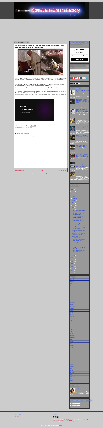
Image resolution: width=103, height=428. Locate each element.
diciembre (74, 193)
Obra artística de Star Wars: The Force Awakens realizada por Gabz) (82, 127)
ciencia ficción (73, 293)
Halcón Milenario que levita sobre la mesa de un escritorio (82, 146)
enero (73, 255)
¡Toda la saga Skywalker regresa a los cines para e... (78, 211)
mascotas (72, 335)
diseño (71, 310)
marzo (73, 209)
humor (71, 322)
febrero (74, 253)
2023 (72, 257)
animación (72, 281)
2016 (72, 270)
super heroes (72, 362)
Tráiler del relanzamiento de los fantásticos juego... (78, 223)
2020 (72, 263)
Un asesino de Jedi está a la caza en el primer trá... (79, 225)
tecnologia (72, 364)
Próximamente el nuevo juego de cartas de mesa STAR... (78, 231)
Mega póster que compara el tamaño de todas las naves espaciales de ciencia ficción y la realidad (82, 101)
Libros (71, 327)
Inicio (42, 170)
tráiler (71, 368)
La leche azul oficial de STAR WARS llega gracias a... (78, 214)
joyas (71, 324)
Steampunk (72, 360)
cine (71, 296)
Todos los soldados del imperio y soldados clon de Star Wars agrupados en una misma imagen (82, 155)
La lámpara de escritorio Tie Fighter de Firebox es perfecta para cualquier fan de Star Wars (82, 110)
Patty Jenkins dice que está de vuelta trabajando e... (78, 217)
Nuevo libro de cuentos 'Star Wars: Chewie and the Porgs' (81, 119)
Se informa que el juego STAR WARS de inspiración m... (78, 220)
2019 (72, 265)
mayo (73, 205)
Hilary (78, 388)
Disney (71, 312)
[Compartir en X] (33, 126)
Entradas (73, 403)
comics (71, 300)
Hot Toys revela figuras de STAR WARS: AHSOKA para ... (78, 228)
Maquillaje (72, 331)
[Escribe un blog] (31, 126)
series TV (72, 353)
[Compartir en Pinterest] (35, 126)
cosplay (71, 304)
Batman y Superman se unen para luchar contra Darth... (79, 243)
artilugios (72, 287)
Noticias (71, 341)
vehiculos (72, 372)
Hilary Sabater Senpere (68, 419)
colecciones (72, 298)
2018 (72, 266)
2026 (72, 188)
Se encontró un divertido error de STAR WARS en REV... (78, 234)
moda (71, 339)
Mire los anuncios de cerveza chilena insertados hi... (78, 237)
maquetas (72, 329)
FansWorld (72, 316)
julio (73, 202)
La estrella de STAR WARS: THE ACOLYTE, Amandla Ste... (79, 248)
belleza (71, 289)
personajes (72, 345)
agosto (73, 200)
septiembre (74, 198)
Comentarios (74, 405)
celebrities (72, 291)
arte (70, 285)
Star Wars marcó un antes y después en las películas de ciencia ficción (81, 174)
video (71, 374)
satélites (71, 349)
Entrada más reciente (20, 170)
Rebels (71, 347)
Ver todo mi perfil (73, 395)
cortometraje (72, 302)
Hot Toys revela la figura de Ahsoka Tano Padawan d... (78, 245)
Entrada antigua (62, 170)
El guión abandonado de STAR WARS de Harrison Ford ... (78, 251)
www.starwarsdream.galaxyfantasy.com (70, 421)
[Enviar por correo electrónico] (30, 126)
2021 (72, 261)
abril (73, 207)
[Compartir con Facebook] (34, 126)
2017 (72, 268)
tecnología (72, 366)
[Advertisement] (51, 29)
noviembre (74, 194)
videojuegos (72, 376)
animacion (72, 279)
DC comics (72, 308)
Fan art (71, 314)
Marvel (71, 333)
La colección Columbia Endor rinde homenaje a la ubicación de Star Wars (82, 136)
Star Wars (27, 127)
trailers (71, 370)
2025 (72, 189)
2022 (72, 259)
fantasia (71, 318)
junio (73, 203)
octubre (74, 196)
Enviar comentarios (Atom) (43, 173)
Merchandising (73, 337)
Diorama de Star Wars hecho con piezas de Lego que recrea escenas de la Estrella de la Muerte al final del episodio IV (82, 164)
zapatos (71, 380)
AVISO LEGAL (17, 416)
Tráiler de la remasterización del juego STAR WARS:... (78, 240)
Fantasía (71, 320)
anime (71, 283)
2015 (72, 272)
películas (72, 343)
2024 (72, 191)
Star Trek (72, 355)
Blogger (60, 425)
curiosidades (21, 127)
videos (31, 127)
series (71, 351)
